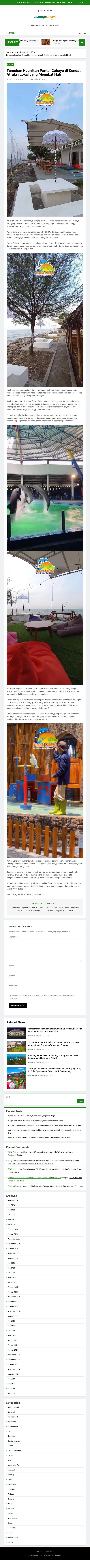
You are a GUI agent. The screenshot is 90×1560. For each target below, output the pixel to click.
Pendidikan (12, 1484)
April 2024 (11, 1335)
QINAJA (11, 1169)
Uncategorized (13, 1537)
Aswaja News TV (35, 1555)
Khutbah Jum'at (14, 1441)
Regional (11, 1499)
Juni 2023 (11, 1384)
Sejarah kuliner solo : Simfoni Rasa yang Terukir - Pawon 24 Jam (34, 1178)
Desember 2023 (14, 1355)
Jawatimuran (13, 1427)
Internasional (13, 1417)
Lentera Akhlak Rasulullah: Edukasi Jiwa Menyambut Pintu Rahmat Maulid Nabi (39, 1138)
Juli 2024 (11, 1321)
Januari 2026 (13, 1234)
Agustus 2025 (13, 1258)
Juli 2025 (11, 1263)
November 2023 (14, 1360)
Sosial (10, 1523)
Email (12, 976)
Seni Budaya (12, 1518)
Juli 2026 (11, 1205)
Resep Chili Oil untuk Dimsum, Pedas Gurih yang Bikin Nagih (31, 1116)
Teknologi (11, 1528)
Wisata (10, 65)
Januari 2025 (13, 1292)
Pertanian (11, 1494)
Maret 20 (11, 1393)
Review (10, 1513)
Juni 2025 (11, 1268)
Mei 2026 (11, 1215)
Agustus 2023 (13, 1374)
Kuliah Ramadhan (14, 1451)
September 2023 (14, 1369)
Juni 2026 (11, 1210)
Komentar (13, 937)
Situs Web (13, 985)
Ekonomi (11, 1412)
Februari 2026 (13, 1229)
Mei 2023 (11, 1389)
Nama (12, 966)
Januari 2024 (13, 1350)
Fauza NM (33, 1075)
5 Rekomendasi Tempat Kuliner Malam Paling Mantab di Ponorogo (57, 1186)
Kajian (10, 1431)
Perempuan (12, 1489)
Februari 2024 (13, 1345)
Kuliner (10, 1455)
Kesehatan (12, 1436)
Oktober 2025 (13, 1249)
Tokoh (10, 1533)
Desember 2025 (14, 1239)
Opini (10, 1480)
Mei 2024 (11, 1331)
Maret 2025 (12, 1282)
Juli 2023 (11, 1379)
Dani (10, 79)
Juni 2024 (11, 1326)
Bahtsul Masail (13, 1407)
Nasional (11, 1470)
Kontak (58, 1555)
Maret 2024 (12, 1340)
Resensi (11, 1509)
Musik (10, 1460)
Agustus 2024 (13, 1316)
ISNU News (12, 1422)
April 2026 (11, 1220)
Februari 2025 (13, 1287)
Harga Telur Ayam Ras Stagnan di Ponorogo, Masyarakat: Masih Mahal (52, 41)
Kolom (10, 1446)
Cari (8, 1097)
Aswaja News (48, 1555)
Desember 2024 (14, 1297)
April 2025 (11, 1277)
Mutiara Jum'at (13, 1465)
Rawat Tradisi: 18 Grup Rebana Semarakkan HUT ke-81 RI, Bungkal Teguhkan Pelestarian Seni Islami (42, 2)
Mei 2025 (11, 1273)
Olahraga (11, 1475)
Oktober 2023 (13, 1364)
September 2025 (14, 1253)
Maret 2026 (12, 1224)
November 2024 (14, 1302)
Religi (10, 1504)
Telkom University (15, 1186)
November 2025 (14, 1244)
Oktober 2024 (13, 1306)
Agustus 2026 (13, 1200)
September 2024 (14, 1311)
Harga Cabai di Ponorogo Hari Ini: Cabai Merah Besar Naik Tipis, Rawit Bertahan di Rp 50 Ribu (44, 1125)
